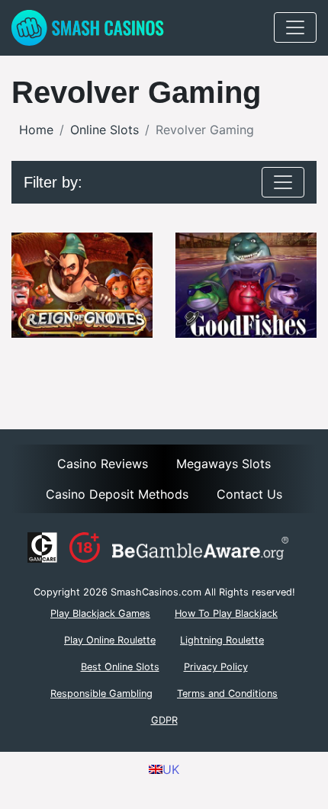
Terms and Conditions (227, 693)
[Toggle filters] (283, 182)
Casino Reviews (102, 463)
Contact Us (249, 494)
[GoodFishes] (246, 286)
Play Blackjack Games (100, 613)
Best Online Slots (120, 667)
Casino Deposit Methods (117, 494)
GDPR (164, 720)
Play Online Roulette (110, 640)
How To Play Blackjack (226, 613)
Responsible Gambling (101, 693)
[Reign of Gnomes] (82, 286)
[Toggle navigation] (295, 27)
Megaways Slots (223, 463)
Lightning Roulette (222, 640)
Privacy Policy (216, 667)
